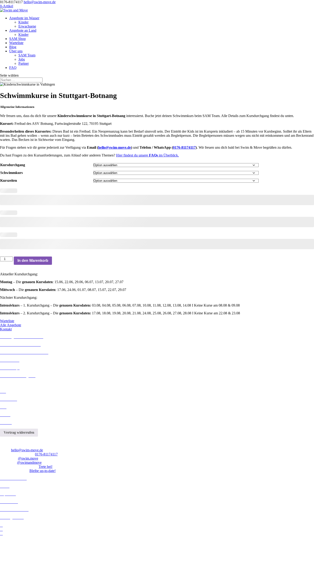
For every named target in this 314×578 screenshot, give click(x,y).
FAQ (13, 68)
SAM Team (26, 55)
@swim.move (28, 458)
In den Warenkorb (32, 260)
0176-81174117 (184, 147)
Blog (12, 47)
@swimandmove (29, 462)
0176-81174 (43, 454)
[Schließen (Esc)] (309, 5)
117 (55, 454)
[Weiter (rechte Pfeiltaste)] (306, 289)
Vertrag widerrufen (19, 432)
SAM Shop (17, 39)
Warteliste (16, 43)
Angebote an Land (22, 30)
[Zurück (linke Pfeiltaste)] (8, 289)
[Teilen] (299, 5)
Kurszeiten (8, 180)
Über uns (16, 51)
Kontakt (6, 329)
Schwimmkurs (11, 173)
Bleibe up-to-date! (42, 471)
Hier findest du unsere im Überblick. (147, 155)
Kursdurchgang (12, 165)
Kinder (23, 22)
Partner (23, 63)
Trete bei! (45, 467)
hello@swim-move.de (114, 147)
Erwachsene (27, 26)
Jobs (21, 59)
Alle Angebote (10, 325)
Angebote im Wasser (24, 18)
